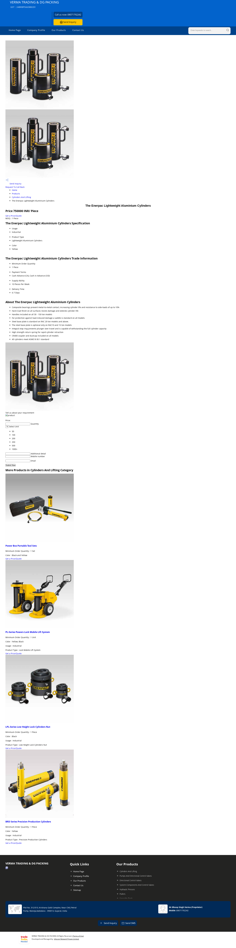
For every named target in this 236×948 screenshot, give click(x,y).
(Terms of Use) (78, 936)
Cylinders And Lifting (21, 197)
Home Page (15, 30)
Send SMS (130, 923)
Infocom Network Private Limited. (66, 939)
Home (14, 190)
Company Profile (36, 30)
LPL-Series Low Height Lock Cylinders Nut (27, 726)
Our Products (59, 30)
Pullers (122, 894)
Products (16, 193)
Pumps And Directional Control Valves (136, 876)
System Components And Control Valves (137, 885)
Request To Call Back (14, 187)
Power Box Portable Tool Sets (21, 545)
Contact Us (78, 30)
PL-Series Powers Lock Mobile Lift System (27, 632)
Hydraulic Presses (127, 889)
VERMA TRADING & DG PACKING (34, 4)
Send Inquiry (69, 22)
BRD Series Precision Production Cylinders (28, 821)
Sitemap (77, 890)
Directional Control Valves (130, 880)
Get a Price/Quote (13, 215)
